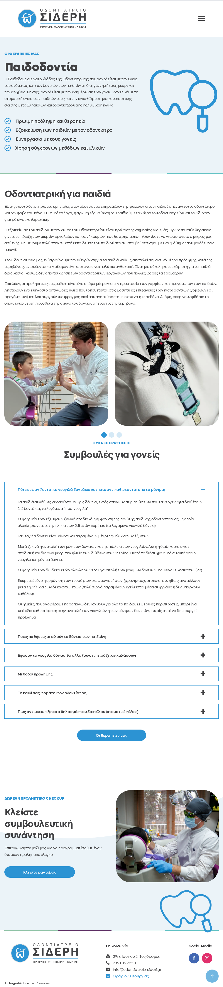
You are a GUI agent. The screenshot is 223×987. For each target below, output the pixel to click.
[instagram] (207, 958)
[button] (104, 435)
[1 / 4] (56, 374)
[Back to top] (212, 976)
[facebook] (194, 958)
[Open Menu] (201, 18)
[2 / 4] (167, 374)
